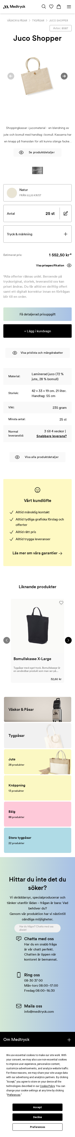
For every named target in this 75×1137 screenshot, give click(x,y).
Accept (37, 1107)
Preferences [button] (13, 1094)
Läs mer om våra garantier (35, 553)
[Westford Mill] (37, 170)
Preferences (37, 1127)
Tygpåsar (38, 20)
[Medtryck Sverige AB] (14, 7)
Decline (37, 1117)
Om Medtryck (16, 1039)
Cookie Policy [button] (47, 1086)
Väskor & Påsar (17, 20)
